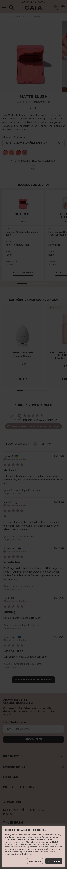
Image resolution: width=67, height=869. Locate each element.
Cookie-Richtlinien (23, 854)
